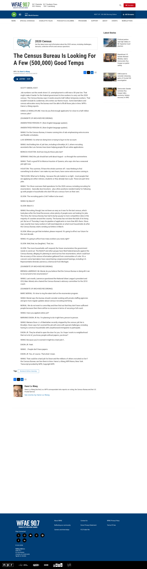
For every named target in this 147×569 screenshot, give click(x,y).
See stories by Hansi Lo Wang (37, 395)
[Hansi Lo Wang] (18, 391)
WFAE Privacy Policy (113, 520)
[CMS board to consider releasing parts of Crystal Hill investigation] (110, 77)
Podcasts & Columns (65, 21)
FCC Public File (85, 529)
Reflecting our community (62, 525)
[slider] (23, 14)
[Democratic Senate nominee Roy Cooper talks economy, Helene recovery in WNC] (110, 92)
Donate (130, 5)
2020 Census (43, 41)
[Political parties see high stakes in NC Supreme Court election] (110, 42)
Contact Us (84, 520)
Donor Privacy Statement (88, 525)
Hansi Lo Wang (25, 71)
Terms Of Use (111, 525)
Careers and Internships (61, 529)
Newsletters (127, 21)
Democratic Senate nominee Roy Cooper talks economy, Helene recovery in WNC (124, 93)
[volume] (20, 14)
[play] (14, 14)
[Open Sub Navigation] (17, 21)
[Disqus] (74, 435)
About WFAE (58, 520)
